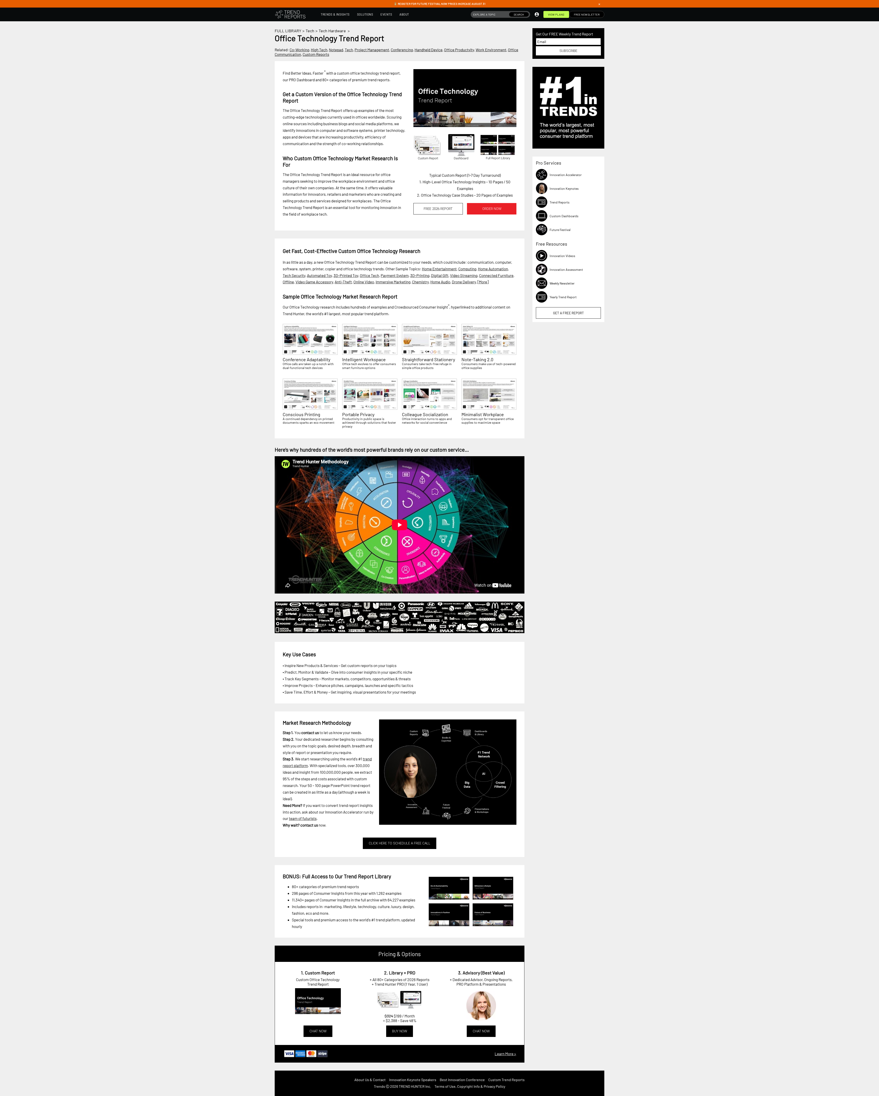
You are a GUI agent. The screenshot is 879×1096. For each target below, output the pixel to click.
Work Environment (491, 49)
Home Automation (493, 268)
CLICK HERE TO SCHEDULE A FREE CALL (399, 843)
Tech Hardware (332, 30)
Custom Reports (316, 54)
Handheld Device (428, 49)
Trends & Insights (335, 14)
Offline (288, 281)
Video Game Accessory (314, 281)
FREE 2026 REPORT (438, 209)
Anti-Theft (343, 281)
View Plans (556, 14)
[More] (482, 281)
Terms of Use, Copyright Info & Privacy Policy (469, 1086)
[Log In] (537, 14)
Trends (379, 1086)
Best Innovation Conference (462, 1079)
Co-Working (299, 49)
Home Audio (440, 281)
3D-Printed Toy (346, 275)
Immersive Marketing (393, 281)
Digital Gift (439, 275)
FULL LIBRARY (288, 30)
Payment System (395, 275)
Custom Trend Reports (506, 1079)
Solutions (365, 14)
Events (386, 14)
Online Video (363, 281)
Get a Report (568, 313)
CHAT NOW (317, 1031)
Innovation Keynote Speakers (412, 1079)
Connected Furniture (496, 275)
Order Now (491, 209)
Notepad (336, 49)
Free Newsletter (587, 14)
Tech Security (294, 275)
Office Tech (369, 275)
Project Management (372, 49)
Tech (310, 30)
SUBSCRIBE (568, 51)
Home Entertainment (439, 268)
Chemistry (420, 281)
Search (519, 14)
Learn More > (505, 1053)
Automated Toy (319, 275)
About (404, 14)
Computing (467, 268)
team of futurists (303, 818)
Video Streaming (463, 275)
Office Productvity (459, 49)
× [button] (599, 4)
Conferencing (402, 49)
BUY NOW (399, 1031)
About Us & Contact (370, 1079)
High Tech (319, 49)
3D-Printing (419, 275)
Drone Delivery (464, 281)
